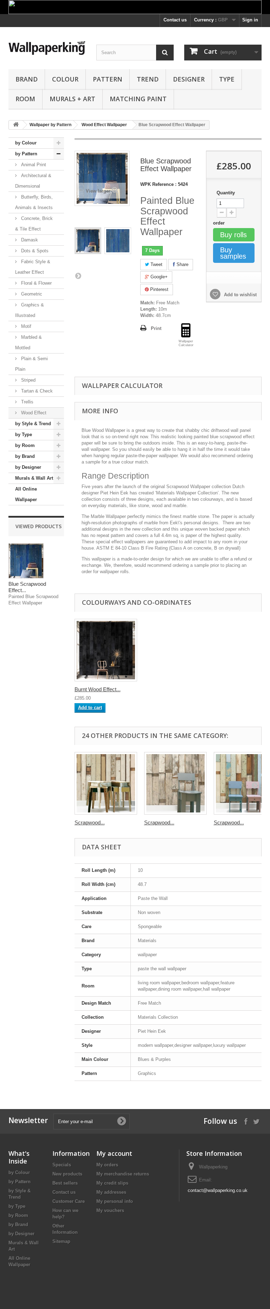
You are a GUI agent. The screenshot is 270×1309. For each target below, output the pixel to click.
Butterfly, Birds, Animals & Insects (34, 202)
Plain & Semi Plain (31, 364)
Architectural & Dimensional (33, 181)
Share (181, 264)
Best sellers (65, 1183)
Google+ (158, 276)
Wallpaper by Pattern (50, 124)
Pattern (107, 79)
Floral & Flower (36, 283)
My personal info (114, 1201)
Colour (65, 79)
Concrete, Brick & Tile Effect (34, 224)
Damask (29, 239)
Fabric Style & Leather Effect (32, 267)
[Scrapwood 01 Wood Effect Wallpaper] (106, 783)
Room (25, 99)
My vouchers (110, 1210)
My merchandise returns (122, 1174)
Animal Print (33, 164)
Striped (28, 380)
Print (156, 328)
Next (78, 275)
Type (226, 79)
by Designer (28, 467)
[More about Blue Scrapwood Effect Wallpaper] (26, 560)
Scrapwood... (90, 822)
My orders (107, 1164)
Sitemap (61, 1241)
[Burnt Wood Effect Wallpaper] (106, 650)
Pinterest (158, 289)
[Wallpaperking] (47, 48)
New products (67, 1174)
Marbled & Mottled (28, 342)
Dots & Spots (34, 250)
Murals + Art (72, 99)
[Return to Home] (15, 125)
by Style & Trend (33, 423)
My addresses (111, 1192)
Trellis (26, 401)
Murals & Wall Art (34, 478)
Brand (26, 79)
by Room (25, 445)
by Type (23, 434)
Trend (148, 79)
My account (114, 1153)
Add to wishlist (240, 294)
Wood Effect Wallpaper (104, 124)
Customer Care (68, 1201)
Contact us (175, 19)
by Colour (26, 142)
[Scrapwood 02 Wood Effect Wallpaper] (175, 783)
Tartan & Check (36, 391)
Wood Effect (33, 412)
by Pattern (26, 153)
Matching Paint (138, 99)
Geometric (31, 294)
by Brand (25, 456)
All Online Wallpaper (26, 494)
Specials (61, 1164)
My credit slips (112, 1183)
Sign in (250, 19)
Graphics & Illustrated (29, 310)
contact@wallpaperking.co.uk (218, 1190)
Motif (25, 326)
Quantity (226, 192)
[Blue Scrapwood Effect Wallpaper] (88, 241)
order (219, 223)
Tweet (155, 264)
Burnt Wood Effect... (98, 689)
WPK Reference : (158, 184)
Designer (189, 79)
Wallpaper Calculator (122, 385)
